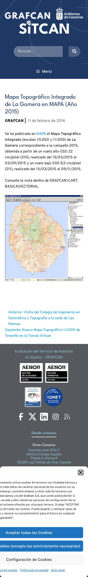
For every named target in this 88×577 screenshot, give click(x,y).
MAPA (41, 134)
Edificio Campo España (44, 454)
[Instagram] (55, 417)
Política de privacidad (34, 570)
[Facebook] (21, 417)
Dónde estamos (44, 433)
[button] (80, 472)
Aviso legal (58, 570)
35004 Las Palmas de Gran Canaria (44, 462)
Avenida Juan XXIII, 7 (44, 450)
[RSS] (67, 417)
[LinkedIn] (44, 417)
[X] (32, 417)
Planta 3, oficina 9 (44, 458)
